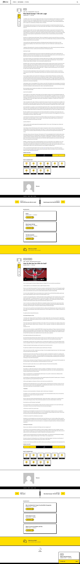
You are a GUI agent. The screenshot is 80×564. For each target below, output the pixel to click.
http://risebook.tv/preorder (34, 150)
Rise (44, 147)
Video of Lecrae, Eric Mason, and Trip (34, 526)
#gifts (29, 487)
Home (24, 11)
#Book (29, 196)
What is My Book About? (65, 556)
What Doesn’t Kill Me (30, 224)
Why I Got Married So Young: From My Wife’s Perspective (38, 505)
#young (34, 196)
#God (35, 487)
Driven (27, 213)
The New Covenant (30, 235)
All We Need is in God (30, 516)
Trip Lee (19, 12)
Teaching (29, 259)
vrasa (35, 517)
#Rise (31, 196)
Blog (25, 9)
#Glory (32, 487)
